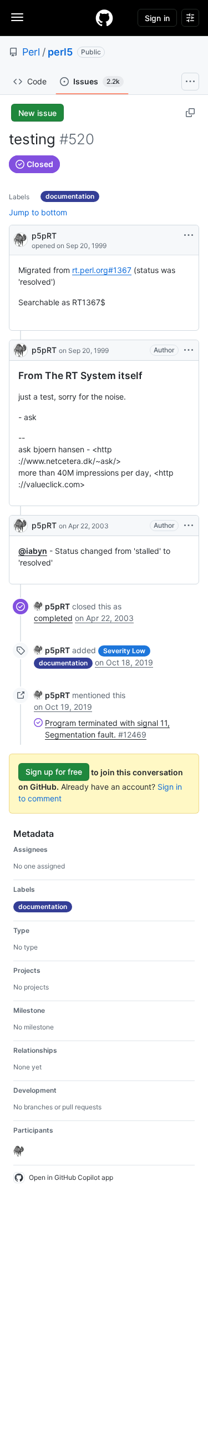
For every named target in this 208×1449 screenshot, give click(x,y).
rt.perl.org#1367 (101, 270)
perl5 (60, 52)
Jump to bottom (38, 212)
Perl (31, 52)
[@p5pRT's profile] (20, 239)
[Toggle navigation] (17, 17)
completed (53, 618)
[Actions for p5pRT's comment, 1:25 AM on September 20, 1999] (188, 350)
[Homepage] (104, 18)
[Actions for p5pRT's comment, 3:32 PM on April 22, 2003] (188, 525)
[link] (52, 606)
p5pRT (44, 235)
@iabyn (32, 551)
